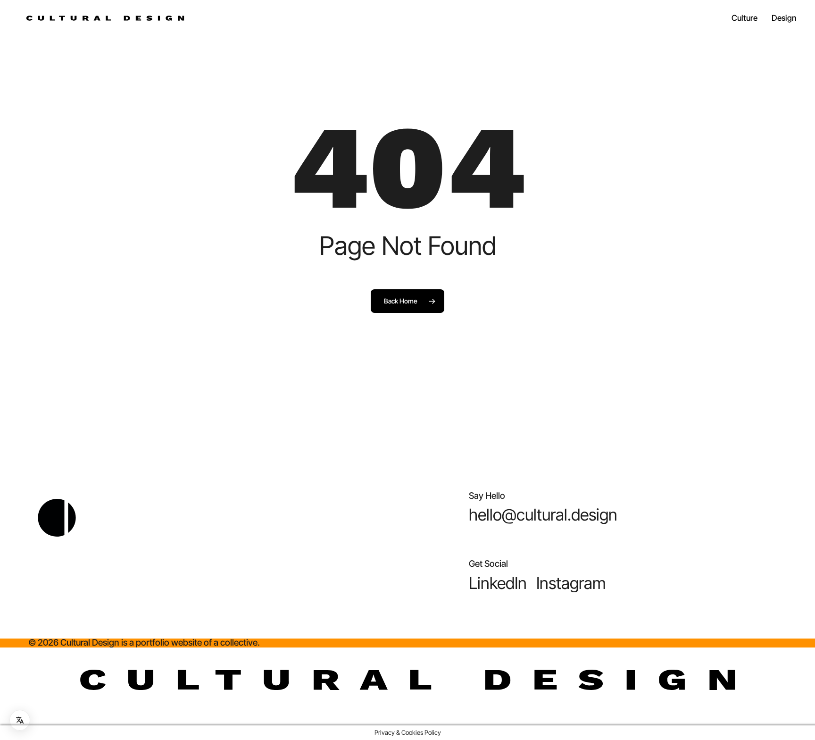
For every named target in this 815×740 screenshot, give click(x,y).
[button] (543, 515)
